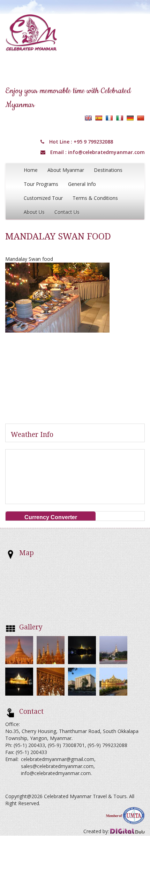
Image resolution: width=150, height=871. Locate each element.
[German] (130, 118)
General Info (82, 184)
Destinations (108, 170)
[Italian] (119, 118)
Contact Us (67, 212)
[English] (88, 118)
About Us (34, 212)
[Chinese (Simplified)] (140, 118)
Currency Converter (50, 517)
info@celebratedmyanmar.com (106, 152)
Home (31, 170)
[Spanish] (98, 118)
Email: (11, 759)
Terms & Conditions (95, 198)
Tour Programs (41, 184)
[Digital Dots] (127, 831)
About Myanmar (65, 170)
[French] (109, 118)
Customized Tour (43, 198)
